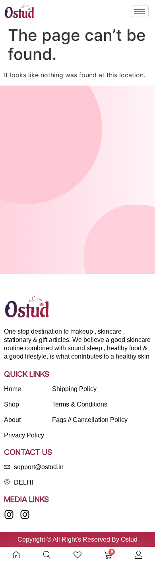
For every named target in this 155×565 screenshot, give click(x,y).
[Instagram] (9, 514)
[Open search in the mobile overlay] (47, 555)
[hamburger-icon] (140, 11)
